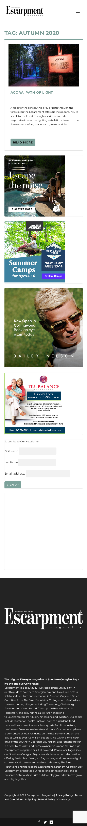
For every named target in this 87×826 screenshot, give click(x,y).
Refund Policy (46, 799)
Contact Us (64, 799)
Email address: (15, 473)
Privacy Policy (64, 795)
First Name (11, 451)
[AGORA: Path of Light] (43, 65)
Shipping (30, 799)
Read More (23, 142)
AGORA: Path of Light (32, 92)
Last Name (11, 462)
